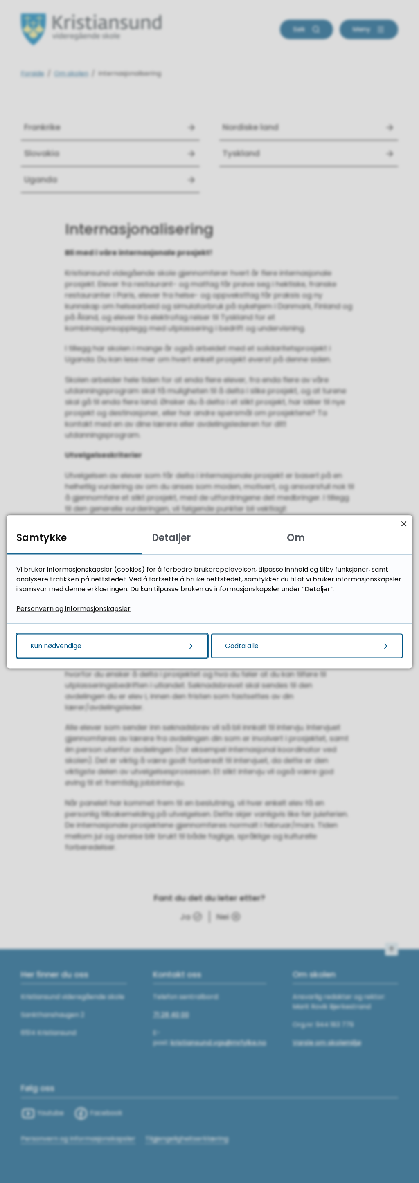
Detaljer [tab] (171, 537)
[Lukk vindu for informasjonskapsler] (403, 523)
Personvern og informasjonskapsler (73, 608)
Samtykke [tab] (41, 537)
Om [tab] (296, 537)
